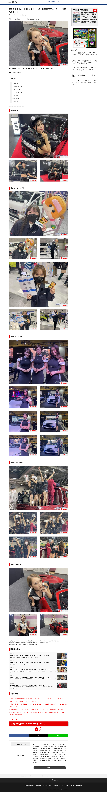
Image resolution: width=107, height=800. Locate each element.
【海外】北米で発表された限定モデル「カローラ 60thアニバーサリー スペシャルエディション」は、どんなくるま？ (39, 698)
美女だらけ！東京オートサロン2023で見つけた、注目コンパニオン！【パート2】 (30, 677)
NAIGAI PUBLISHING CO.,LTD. (52, 789)
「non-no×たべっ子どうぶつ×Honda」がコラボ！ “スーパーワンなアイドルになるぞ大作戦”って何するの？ (37, 709)
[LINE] (58, 735)
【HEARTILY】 (15, 83)
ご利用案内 (38, 785)
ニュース (37, 19)
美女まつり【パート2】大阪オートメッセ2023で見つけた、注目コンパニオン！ (29, 662)
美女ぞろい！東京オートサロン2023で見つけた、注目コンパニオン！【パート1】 (30, 669)
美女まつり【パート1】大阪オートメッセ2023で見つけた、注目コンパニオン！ (29, 655)
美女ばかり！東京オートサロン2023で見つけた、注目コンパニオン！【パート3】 (30, 685)
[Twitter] (38, 735)
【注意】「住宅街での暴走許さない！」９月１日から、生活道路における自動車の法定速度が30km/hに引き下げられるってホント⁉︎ (84, 61)
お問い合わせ (79, 785)
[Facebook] (19, 735)
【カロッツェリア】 (16, 86)
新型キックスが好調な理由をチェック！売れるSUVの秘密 (24, 701)
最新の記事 (14, 101)
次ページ (14, 719)
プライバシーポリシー (48, 785)
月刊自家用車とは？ (29, 785)
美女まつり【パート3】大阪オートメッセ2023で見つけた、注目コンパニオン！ (38, 776)
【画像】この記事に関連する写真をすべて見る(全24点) (27, 724)
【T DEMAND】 (15, 95)
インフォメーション (69, 785)
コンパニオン (14, 19)
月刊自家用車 (24, 15)
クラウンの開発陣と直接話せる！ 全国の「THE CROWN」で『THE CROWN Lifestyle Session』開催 (84, 54)
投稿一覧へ (49, 767)
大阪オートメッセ (22, 19)
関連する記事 (15, 98)
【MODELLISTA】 (16, 89)
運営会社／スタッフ (58, 785)
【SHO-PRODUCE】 (16, 92)
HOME (11, 776)
